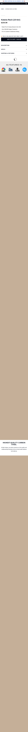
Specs (3, 49)
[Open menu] (3, 3)
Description (5, 45)
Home (2, 9)
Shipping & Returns (7, 53)
